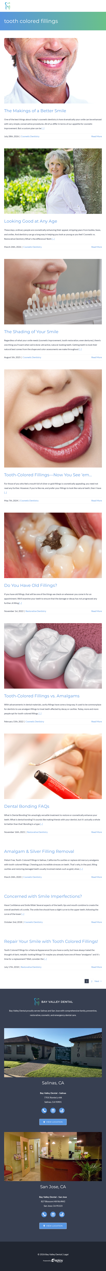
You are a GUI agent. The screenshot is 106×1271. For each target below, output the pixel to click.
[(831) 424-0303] (44, 1110)
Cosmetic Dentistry (30, 136)
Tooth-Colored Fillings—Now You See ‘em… (48, 474)
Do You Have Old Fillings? (30, 585)
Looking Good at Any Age (30, 221)
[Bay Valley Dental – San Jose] (53, 1133)
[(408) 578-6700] (44, 1214)
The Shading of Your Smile (31, 331)
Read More (96, 136)
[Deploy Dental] (57, 1261)
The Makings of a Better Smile (35, 110)
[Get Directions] (62, 1110)
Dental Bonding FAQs (26, 806)
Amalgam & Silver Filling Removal (39, 851)
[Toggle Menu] (100, 6)
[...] (43, 128)
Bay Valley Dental (53, 1254)
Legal (65, 1254)
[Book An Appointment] (53, 1110)
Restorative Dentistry (36, 611)
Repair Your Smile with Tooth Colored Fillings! (51, 941)
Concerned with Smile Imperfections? (43, 896)
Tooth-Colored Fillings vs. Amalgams (42, 695)
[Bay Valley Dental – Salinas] (53, 1029)
